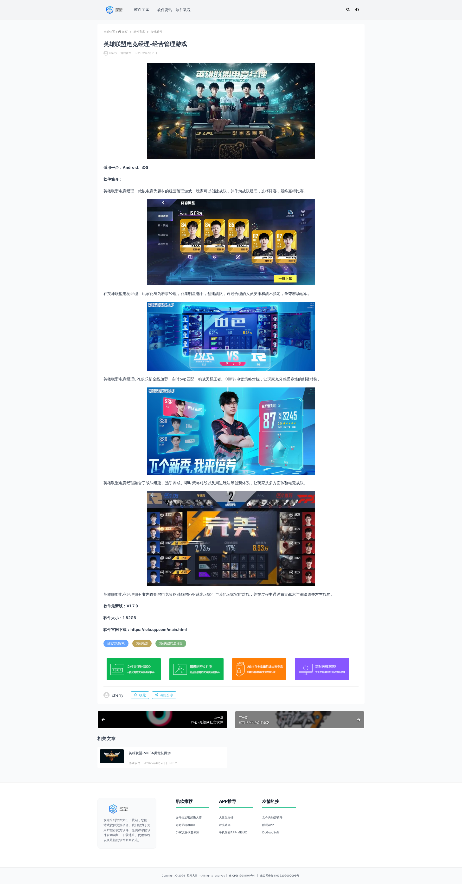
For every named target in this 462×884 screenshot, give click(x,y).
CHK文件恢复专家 (187, 832)
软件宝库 (141, 9)
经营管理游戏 (116, 643)
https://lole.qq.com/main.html (158, 629)
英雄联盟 (142, 643)
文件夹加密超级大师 (189, 817)
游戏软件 (156, 31)
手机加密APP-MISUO (233, 832)
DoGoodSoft (270, 832)
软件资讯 (164, 9)
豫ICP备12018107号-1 (242, 875)
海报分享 (166, 695)
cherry (113, 53)
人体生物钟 (226, 817)
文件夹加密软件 (272, 817)
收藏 (142, 695)
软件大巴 (192, 875)
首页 (125, 31)
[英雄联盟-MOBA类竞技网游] (112, 756)
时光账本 (225, 825)
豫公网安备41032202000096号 (279, 875)
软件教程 (183, 9)
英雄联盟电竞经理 (170, 643)
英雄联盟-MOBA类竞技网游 (150, 753)
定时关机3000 (185, 825)
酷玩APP (268, 825)
